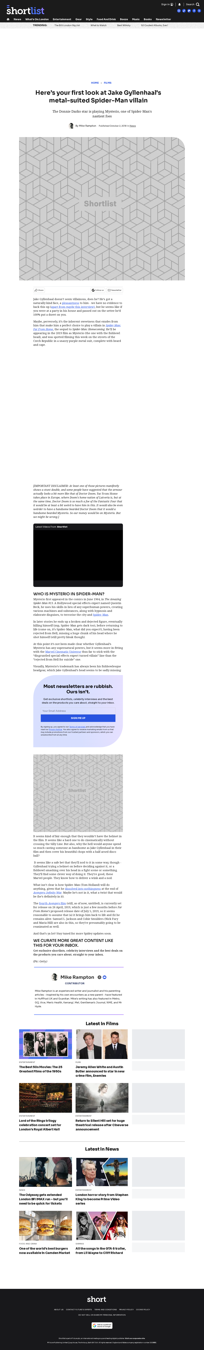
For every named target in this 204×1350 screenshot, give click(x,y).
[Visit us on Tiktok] (184, 11)
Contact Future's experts (79, 1310)
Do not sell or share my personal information (102, 1315)
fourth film (52, 903)
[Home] (8, 19)
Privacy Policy (126, 1310)
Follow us (99, 290)
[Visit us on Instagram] (179, 11)
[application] (78, 555)
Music (136, 19)
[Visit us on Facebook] (194, 11)
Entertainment (62, 19)
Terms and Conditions (105, 1310)
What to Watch (98, 25)
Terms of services (77, 727)
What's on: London (37, 19)
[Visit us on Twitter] (199, 11)
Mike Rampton (87, 125)
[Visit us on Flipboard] (189, 11)
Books (148, 19)
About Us (58, 1310)
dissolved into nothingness (83, 888)
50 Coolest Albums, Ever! (154, 25)
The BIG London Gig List (67, 25)
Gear (78, 19)
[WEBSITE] (100, 977)
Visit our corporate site (135, 1338)
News (17, 19)
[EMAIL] (105, 977)
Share (40, 290)
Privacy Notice (55, 729)
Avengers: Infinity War (47, 892)
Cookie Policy (143, 1310)
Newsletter (163, 19)
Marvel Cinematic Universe (63, 651)
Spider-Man (100, 614)
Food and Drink (106, 19)
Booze (124, 19)
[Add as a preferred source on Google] (102, 1325)
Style (89, 19)
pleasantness (70, 303)
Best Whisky (123, 25)
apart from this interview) (73, 307)
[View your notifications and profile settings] (179, 4)
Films (108, 82)
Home (95, 82)
